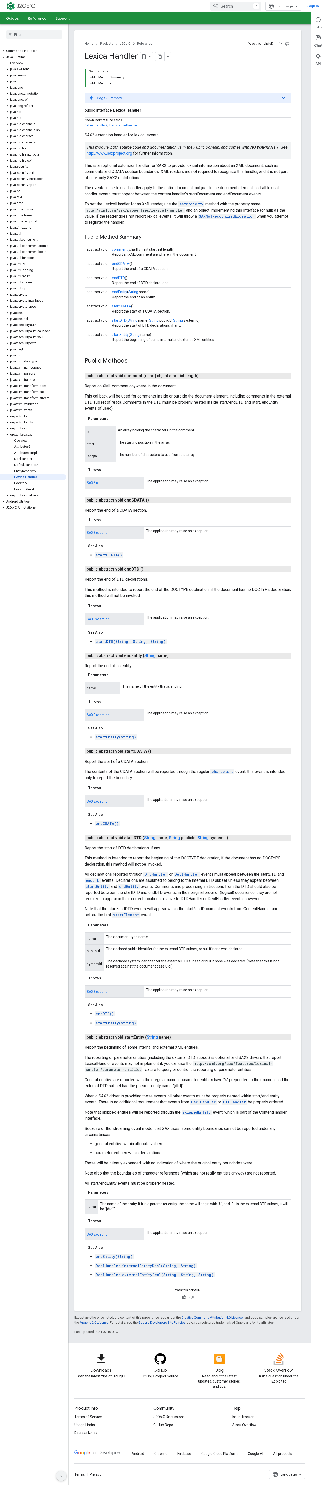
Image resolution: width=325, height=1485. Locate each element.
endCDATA (120, 264)
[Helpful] (279, 43)
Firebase (184, 1454)
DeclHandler (187, 874)
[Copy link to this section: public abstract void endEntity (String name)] (175, 656)
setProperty (191, 204)
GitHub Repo (163, 1425)
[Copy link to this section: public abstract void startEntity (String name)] (177, 1037)
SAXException (98, 483)
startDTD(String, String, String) (131, 641)
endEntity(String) (114, 1256)
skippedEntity (197, 1112)
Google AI (255, 1454)
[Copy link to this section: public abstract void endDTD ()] (149, 569)
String (133, 292)
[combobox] (235, 6)
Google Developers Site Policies (161, 1322)
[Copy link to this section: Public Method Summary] (146, 237)
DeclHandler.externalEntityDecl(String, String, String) (155, 1274)
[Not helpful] (287, 43)
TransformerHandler (123, 125)
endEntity (119, 292)
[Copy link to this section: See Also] (108, 546)
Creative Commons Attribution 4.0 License (212, 1317)
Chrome (160, 1454)
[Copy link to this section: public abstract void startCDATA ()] (157, 751)
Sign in (313, 6)
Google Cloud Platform (219, 1454)
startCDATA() (109, 554)
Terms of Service (88, 1417)
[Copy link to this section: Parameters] (113, 419)
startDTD (119, 320)
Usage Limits (84, 1425)
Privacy (95, 1474)
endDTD (118, 278)
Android (138, 1454)
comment (120, 249)
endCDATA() (107, 823)
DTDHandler (155, 874)
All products (282, 1454)
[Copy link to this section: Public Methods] (133, 361)
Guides (12, 18)
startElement (126, 914)
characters (222, 771)
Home (89, 43)
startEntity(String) (116, 737)
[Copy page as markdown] (160, 56)
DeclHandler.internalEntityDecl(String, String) (146, 1265)
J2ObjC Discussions (169, 1417)
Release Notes (86, 1433)
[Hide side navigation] (61, 1476)
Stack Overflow (244, 1425)
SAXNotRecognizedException (227, 216)
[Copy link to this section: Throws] (106, 470)
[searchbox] (34, 34)
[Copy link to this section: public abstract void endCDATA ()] (155, 500)
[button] (33, 51)
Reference (37, 18)
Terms (79, 1474)
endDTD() (105, 1013)
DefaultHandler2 (96, 125)
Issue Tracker (243, 1417)
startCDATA (121, 306)
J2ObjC (25, 6)
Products (106, 43)
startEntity (120, 335)
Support (63, 18)
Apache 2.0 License (94, 1322)
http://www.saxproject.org (109, 153)
